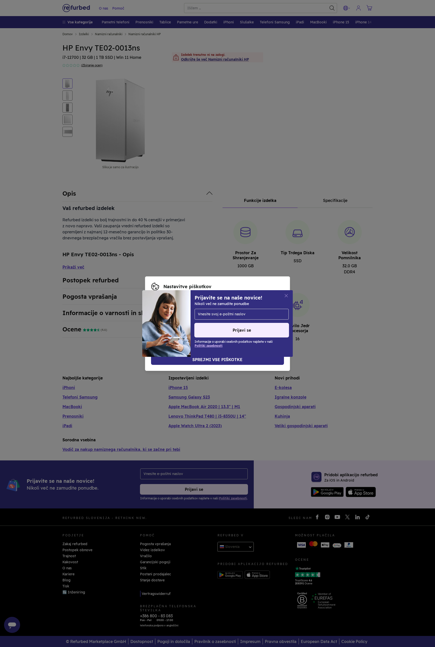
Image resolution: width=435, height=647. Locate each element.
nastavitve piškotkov (215, 313)
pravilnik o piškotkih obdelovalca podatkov (189, 323)
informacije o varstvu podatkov (204, 318)
